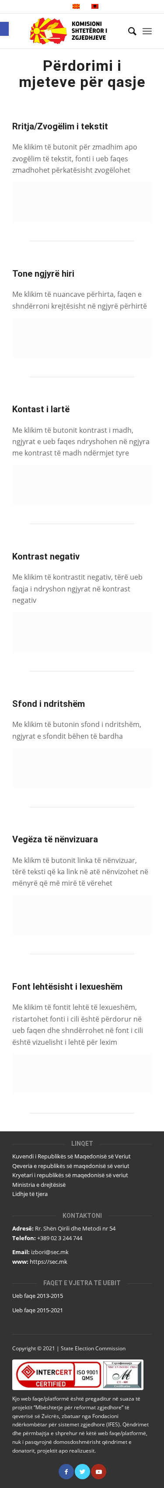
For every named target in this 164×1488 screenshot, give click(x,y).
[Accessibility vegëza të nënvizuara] (82, 915)
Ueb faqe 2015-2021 (37, 1310)
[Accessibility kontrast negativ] (82, 632)
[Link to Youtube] (98, 1471)
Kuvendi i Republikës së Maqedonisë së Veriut (71, 1156)
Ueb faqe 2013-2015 (37, 1296)
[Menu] (147, 31)
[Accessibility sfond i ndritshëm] (82, 768)
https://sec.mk (48, 1261)
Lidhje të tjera (30, 1194)
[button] (4, 29)
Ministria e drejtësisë (39, 1185)
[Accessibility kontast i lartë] (82, 484)
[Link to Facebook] (66, 1471)
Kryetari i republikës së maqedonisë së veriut (70, 1175)
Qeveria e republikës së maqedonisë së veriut (70, 1166)
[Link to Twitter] (82, 1471)
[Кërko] (127, 31)
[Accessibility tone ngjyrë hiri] (82, 338)
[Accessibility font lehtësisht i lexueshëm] (82, 1074)
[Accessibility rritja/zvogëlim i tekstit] (82, 202)
